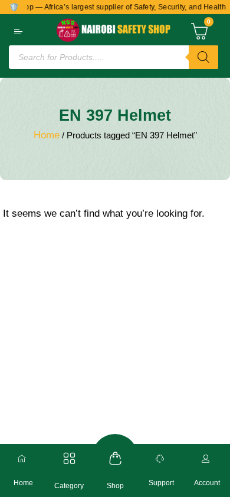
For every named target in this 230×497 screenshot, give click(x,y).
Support (161, 483)
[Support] (161, 459)
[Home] (23, 459)
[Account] (207, 459)
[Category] (69, 458)
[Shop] (115, 458)
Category (69, 486)
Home (47, 135)
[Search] (203, 57)
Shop (115, 486)
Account (207, 483)
